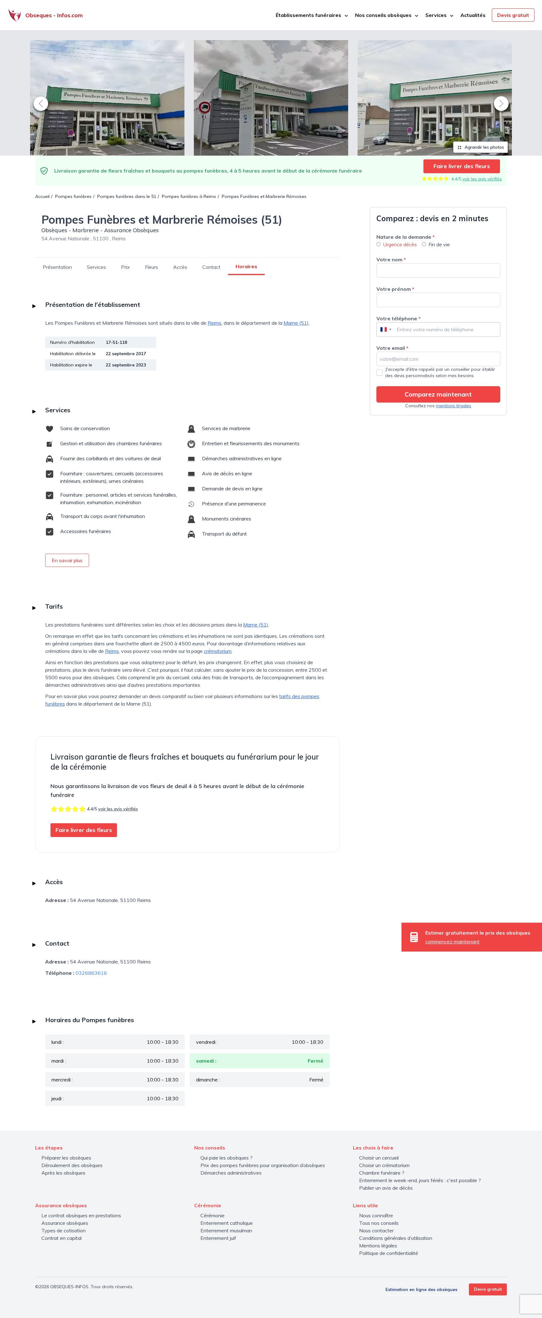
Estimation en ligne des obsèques (421, 1289)
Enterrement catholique (226, 1223)
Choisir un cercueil (379, 1158)
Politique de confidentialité (388, 1253)
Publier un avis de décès (386, 1188)
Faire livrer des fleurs (461, 166)
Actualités (473, 15)
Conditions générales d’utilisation (395, 1238)
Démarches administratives (231, 1173)
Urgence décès (400, 244)
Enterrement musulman (226, 1230)
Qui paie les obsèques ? (226, 1158)
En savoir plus (67, 560)
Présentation (57, 267)
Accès (180, 267)
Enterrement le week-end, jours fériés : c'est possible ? (420, 1180)
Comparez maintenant (438, 394)
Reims (214, 323)
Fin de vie (439, 244)
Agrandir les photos (483, 147)
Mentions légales (378, 1245)
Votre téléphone (398, 318)
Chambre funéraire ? (381, 1173)
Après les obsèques (63, 1173)
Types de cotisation (63, 1230)
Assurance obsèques (64, 1223)
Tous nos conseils (379, 1223)
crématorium (217, 651)
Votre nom (391, 259)
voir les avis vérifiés (482, 179)
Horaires (246, 266)
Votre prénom (395, 289)
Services (96, 267)
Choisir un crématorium (384, 1165)
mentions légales (453, 405)
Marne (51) (296, 323)
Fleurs (151, 267)
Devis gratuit (513, 15)
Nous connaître (376, 1215)
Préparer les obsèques (66, 1158)
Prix (125, 267)
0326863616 (91, 973)
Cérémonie (212, 1215)
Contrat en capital (61, 1238)
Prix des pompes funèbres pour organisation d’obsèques (262, 1165)
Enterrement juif (218, 1238)
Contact (211, 267)
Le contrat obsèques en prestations (81, 1215)
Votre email (392, 348)
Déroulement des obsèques (72, 1165)
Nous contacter (376, 1230)
